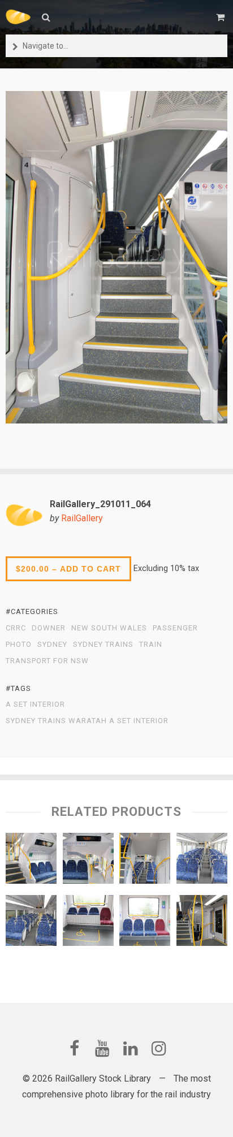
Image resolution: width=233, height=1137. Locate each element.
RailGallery (82, 518)
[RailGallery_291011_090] (88, 923)
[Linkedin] (130, 1048)
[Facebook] (74, 1048)
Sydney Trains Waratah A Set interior (87, 721)
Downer (49, 628)
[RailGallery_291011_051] (144, 923)
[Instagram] (159, 1048)
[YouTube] (102, 1048)
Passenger (175, 628)
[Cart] (221, 17)
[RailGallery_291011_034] (88, 861)
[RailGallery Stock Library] (18, 17)
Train (150, 645)
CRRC (16, 628)
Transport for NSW (47, 661)
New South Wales (109, 628)
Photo (19, 645)
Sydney (52, 645)
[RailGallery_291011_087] (144, 861)
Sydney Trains (103, 645)
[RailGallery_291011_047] (201, 861)
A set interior (35, 704)
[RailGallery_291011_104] (31, 861)
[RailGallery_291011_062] (201, 923)
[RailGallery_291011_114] (31, 923)
